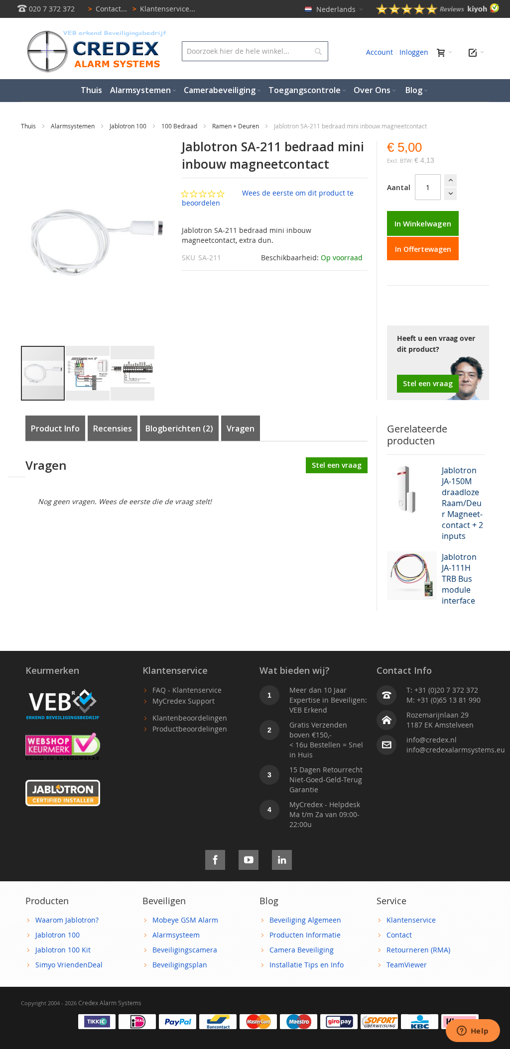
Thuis (29, 126)
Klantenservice (411, 920)
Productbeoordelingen (189, 729)
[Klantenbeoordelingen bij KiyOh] (438, 11)
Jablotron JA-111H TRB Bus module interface (459, 578)
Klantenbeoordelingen (189, 718)
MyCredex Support (183, 701)
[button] (88, 373)
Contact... (107, 8)
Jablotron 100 (129, 126)
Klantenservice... (163, 8)
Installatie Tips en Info (306, 964)
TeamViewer (406, 964)
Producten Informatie (305, 935)
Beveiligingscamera (184, 949)
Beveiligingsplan (179, 964)
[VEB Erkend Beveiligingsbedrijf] (62, 690)
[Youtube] (248, 858)
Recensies (112, 428)
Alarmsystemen (73, 126)
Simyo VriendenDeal (69, 964)
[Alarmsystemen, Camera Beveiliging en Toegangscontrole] (95, 32)
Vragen (241, 428)
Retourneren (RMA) (418, 949)
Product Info (55, 428)
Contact (399, 935)
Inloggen (413, 52)
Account (379, 52)
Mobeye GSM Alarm (185, 920)
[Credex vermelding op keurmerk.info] (62, 737)
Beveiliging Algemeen (305, 920)
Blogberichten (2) (179, 428)
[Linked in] (282, 858)
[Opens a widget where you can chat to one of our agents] (472, 1031)
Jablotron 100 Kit (63, 949)
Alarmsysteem (176, 935)
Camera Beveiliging (301, 949)
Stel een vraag (428, 383)
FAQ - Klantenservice (187, 690)
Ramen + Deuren (236, 126)
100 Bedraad (180, 126)
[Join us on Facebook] (215, 858)
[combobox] (255, 51)
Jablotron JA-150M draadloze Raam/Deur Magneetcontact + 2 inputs (462, 503)
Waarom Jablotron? (67, 920)
